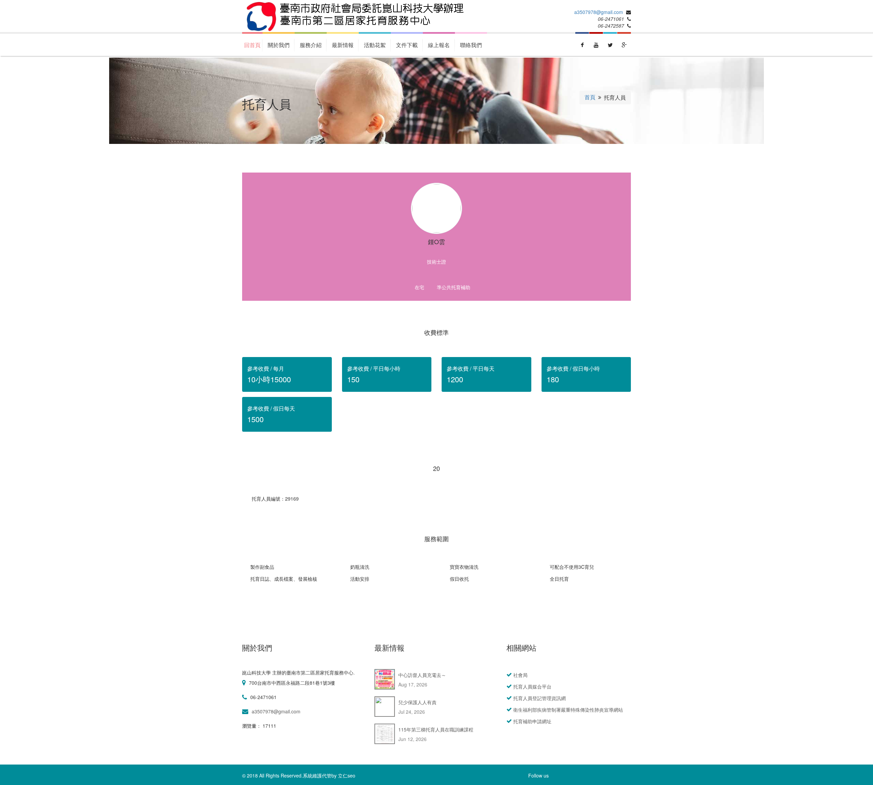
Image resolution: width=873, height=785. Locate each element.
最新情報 (343, 45)
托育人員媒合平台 (532, 686)
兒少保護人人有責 (417, 702)
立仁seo (346, 775)
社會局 (520, 674)
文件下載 (407, 45)
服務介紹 (311, 45)
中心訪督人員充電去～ (422, 674)
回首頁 (252, 45)
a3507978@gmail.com (598, 12)
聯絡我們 (471, 45)
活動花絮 (375, 45)
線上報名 (439, 45)
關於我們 (279, 45)
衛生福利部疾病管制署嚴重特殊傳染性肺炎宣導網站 (568, 709)
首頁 (590, 97)
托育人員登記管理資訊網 (539, 698)
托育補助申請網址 (532, 721)
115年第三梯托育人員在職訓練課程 (435, 729)
